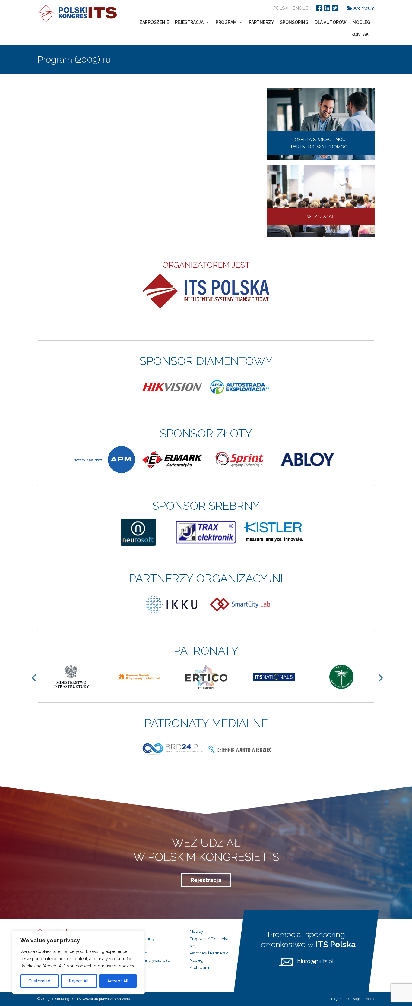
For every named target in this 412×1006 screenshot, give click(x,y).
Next (383, 678)
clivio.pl (369, 999)
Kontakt (361, 34)
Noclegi (362, 22)
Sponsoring (294, 22)
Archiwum (363, 8)
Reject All (79, 981)
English (302, 8)
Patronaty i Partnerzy (209, 953)
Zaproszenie (154, 22)
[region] (78, 962)
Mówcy (196, 931)
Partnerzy (261, 22)
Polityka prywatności (151, 960)
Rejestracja (189, 22)
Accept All (117, 981)
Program (226, 22)
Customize (39, 981)
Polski (280, 8)
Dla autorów (331, 22)
